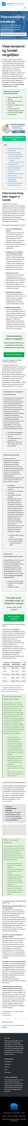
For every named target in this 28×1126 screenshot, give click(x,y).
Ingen (5, 1070)
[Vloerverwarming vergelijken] (12, 4)
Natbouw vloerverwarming (16, 156)
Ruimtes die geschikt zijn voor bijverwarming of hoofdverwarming (15, 179)
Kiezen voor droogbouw (15, 154)
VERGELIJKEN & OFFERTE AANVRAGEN (13, 34)
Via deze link (8, 818)
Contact (4, 1116)
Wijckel (18, 799)
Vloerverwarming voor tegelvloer (12, 733)
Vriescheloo (7, 1072)
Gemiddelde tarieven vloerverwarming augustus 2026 (16, 165)
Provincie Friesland (7, 793)
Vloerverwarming (7, 1113)
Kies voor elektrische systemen (14, 159)
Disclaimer (15, 1116)
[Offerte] (14, 128)
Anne (13, 1011)
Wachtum (6, 1067)
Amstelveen (7, 1064)
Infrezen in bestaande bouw (16, 162)
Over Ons (9, 1116)
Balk (11, 801)
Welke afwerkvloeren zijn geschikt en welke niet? (14, 169)
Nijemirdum (5, 801)
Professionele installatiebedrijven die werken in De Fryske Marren (16, 174)
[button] (14, 138)
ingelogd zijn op (11, 1025)
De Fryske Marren (16, 1113)
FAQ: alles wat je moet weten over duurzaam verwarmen (15, 184)
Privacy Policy (22, 1116)
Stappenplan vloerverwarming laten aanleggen (15, 150)
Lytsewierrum (7, 1062)
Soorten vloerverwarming (14, 153)
